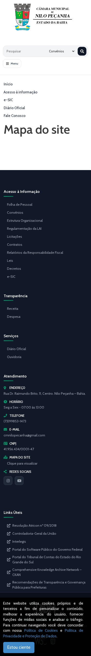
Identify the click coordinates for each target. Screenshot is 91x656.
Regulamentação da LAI (24, 228)
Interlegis (19, 541)
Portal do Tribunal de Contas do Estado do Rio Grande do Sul (46, 559)
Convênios (15, 212)
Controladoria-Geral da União (34, 533)
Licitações (14, 236)
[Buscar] (82, 51)
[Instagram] (8, 480)
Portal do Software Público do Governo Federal (47, 549)
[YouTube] (19, 480)
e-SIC (8, 100)
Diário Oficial (14, 108)
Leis (10, 260)
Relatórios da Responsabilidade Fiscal (35, 252)
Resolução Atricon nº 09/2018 (34, 525)
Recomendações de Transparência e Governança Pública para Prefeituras (48, 585)
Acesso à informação (20, 92)
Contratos (14, 244)
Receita (12, 308)
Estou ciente (18, 647)
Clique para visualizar (22, 463)
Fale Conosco (14, 116)
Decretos (14, 268)
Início (8, 84)
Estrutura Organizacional (25, 220)
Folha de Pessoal (19, 204)
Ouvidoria (14, 357)
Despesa (13, 316)
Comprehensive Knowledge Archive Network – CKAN (47, 572)
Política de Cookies (41, 630)
